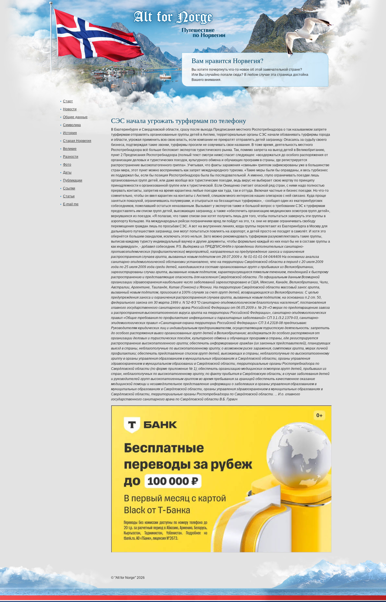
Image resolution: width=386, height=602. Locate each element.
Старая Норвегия (77, 141)
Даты (67, 172)
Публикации (72, 180)
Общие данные (75, 117)
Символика (72, 125)
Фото (67, 165)
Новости (70, 109)
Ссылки (69, 188)
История (70, 133)
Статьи (69, 196)
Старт (68, 101)
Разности (70, 157)
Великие (70, 149)
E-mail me (71, 204)
